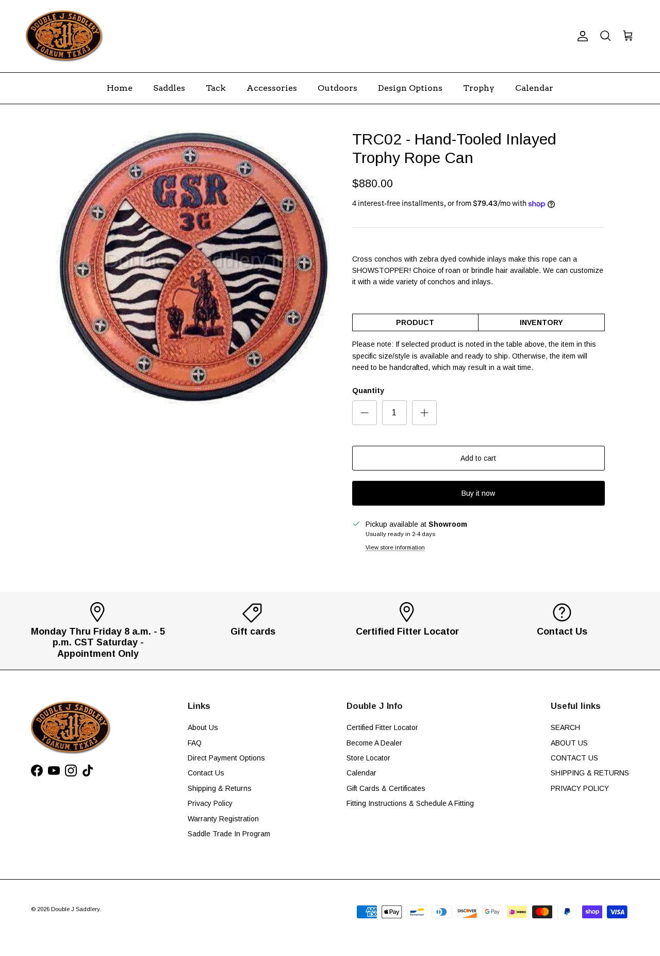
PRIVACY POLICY (580, 788)
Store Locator (368, 758)
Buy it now (478, 493)
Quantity (368, 390)
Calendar (534, 88)
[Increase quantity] (424, 412)
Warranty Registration (223, 819)
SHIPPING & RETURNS (590, 773)
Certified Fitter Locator (382, 727)
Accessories (271, 88)
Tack (216, 88)
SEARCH (565, 727)
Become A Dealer (374, 743)
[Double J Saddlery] (64, 36)
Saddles (169, 88)
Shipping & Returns (220, 788)
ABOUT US (569, 743)
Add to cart (478, 458)
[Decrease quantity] (364, 412)
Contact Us (206, 773)
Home (120, 88)
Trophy (478, 88)
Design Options (410, 88)
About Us (203, 727)
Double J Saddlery (75, 909)
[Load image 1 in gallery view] (192, 267)
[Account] (580, 36)
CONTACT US (574, 758)
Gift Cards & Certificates (385, 788)
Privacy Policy (210, 803)
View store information (395, 547)
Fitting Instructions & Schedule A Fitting (410, 803)
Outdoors (337, 88)
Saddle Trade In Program (229, 834)
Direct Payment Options (226, 758)
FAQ (195, 743)
